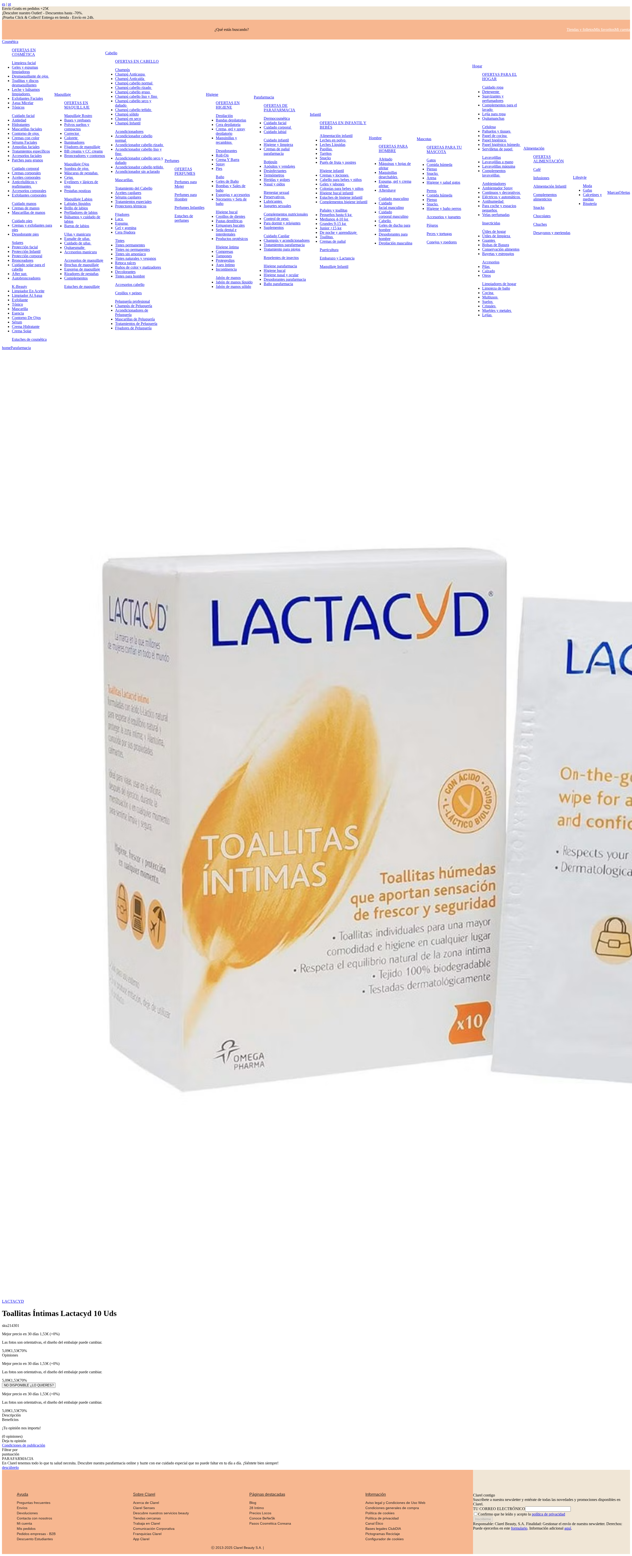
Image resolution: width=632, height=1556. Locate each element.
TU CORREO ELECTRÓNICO (499, 1509)
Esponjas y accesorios (233, 195)
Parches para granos (27, 160)
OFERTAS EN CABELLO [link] (137, 61)
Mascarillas (124, 180)
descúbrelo (10, 1467)
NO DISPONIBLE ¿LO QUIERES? (29, 1385)
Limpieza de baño (496, 288)
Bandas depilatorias (231, 120)
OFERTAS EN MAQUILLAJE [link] (77, 105)
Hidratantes (21, 124)
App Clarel (141, 1539)
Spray (220, 164)
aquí (567, 1528)
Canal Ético (374, 1523)
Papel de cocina (495, 136)
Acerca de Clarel (146, 1503)
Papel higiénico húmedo (501, 144)
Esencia (18, 313)
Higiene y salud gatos (443, 182)
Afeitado (385, 159)
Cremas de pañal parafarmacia (277, 151)
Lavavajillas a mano (497, 162)
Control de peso (276, 219)
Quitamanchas (493, 118)
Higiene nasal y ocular (281, 275)
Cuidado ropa (492, 87)
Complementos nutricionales (286, 214)
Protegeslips (225, 260)
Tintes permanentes (130, 245)
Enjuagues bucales (230, 225)
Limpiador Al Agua (27, 295)
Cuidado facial (23, 116)
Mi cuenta (24, 1523)
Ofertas (624, 192)
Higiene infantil (332, 171)
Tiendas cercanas (147, 1518)
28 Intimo (256, 1508)
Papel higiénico (494, 140)
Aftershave (387, 190)
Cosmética (10, 42)
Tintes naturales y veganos (135, 258)
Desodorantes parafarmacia (285, 279)
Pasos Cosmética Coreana (270, 1523)
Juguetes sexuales (277, 206)
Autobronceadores (26, 278)
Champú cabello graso (133, 92)
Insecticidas (491, 223)
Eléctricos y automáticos (501, 197)
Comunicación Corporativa (154, 1529)
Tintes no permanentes (132, 249)
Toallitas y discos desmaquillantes (25, 83)
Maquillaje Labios (78, 199)
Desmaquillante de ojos (30, 76)
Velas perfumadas (496, 215)
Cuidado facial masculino (391, 205)
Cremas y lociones (334, 175)
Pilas (486, 266)
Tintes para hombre (130, 276)
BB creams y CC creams (83, 151)
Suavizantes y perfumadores (493, 98)
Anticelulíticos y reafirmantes (24, 184)
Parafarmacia (264, 97)
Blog (252, 1503)
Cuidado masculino (394, 199)
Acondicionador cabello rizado (139, 145)
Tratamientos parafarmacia (284, 245)
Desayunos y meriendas (551, 233)
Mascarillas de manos (28, 212)
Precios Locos (260, 1513)
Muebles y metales (497, 310)
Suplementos (274, 227)
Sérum (17, 322)
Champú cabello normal (134, 83)
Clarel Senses (144, 1508)
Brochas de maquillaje (81, 265)
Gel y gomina (125, 228)
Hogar (477, 66)
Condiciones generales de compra (392, 1508)
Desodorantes (226, 151)
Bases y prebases (77, 120)
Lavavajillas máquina (498, 166)
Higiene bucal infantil (336, 193)
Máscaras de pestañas (81, 173)
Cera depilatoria (228, 124)
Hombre (375, 138)
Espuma (122, 223)
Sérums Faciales (24, 142)
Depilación (224, 116)
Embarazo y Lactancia (337, 258)
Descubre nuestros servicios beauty (161, 1513)
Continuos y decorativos (501, 192)
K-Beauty (19, 286)
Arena (431, 178)
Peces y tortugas (439, 234)
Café (537, 169)
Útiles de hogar (494, 231)
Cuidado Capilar (276, 236)
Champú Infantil (127, 123)
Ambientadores (494, 183)
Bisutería (590, 203)
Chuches (540, 224)
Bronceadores (22, 260)
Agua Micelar (22, 103)
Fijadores (122, 214)
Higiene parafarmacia (280, 266)
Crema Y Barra (227, 160)
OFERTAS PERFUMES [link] (185, 171)
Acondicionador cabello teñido (139, 167)
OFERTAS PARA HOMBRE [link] (393, 148)
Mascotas (424, 139)
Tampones (224, 256)
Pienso (432, 169)
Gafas (587, 190)
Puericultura (329, 250)
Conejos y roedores (442, 242)
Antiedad (19, 120)
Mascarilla (20, 309)
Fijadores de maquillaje (82, 147)
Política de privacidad (382, 1518)
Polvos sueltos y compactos (76, 126)
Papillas (326, 149)
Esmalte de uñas (77, 239)
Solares (17, 242)
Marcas (613, 192)
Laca (119, 219)
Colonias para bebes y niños (341, 188)
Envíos (22, 1508)
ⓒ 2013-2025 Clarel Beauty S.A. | (237, 1548)
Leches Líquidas (332, 144)
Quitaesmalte (74, 247)
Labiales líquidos (77, 203)
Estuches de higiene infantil (341, 197)
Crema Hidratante (26, 326)
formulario (519, 1528)
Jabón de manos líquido (234, 282)
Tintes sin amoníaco (130, 254)
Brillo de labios (76, 208)
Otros (486, 275)
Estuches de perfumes (184, 218)
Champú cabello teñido (133, 110)
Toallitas (327, 237)
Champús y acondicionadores (287, 240)
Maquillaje (62, 94)
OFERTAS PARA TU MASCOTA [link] (444, 149)
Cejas (69, 177)
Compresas (224, 251)
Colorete (71, 138)
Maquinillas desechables (388, 174)
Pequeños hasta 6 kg (336, 215)
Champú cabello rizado (133, 87)
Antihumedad (493, 201)
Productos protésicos (232, 239)
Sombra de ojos (76, 168)
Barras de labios (76, 226)
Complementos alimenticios (545, 197)
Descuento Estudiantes (35, 1539)
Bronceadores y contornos (84, 156)
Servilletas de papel (497, 149)
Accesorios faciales (27, 156)
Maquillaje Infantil (334, 266)
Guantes (489, 240)
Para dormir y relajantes (282, 223)
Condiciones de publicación (23, 1445)
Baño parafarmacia (278, 284)
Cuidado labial (275, 132)
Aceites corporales (26, 177)
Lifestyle (580, 177)
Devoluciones (27, 1513)
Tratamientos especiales (133, 201)
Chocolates (542, 216)
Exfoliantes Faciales (27, 98)
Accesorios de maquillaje (83, 260)
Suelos (488, 301)
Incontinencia (226, 269)
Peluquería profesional (132, 301)
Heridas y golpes (277, 180)
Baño (220, 177)
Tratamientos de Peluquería (136, 323)
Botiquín (270, 162)
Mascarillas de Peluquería (135, 319)
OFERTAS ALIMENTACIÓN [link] (548, 159)
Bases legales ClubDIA (383, 1529)
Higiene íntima (227, 247)
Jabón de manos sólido (233, 286)
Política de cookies (380, 1513)
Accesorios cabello (129, 284)
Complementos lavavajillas (494, 173)
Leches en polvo (333, 140)
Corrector (72, 133)
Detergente (491, 92)
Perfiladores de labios (81, 212)
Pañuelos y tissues (496, 131)
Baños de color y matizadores (138, 267)
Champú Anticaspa (130, 74)
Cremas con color (25, 138)
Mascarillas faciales (27, 129)
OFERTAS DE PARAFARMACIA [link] (279, 107)
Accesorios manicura (80, 252)
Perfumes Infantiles (189, 207)
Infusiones (541, 178)
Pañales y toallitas (333, 210)
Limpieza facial (24, 63)
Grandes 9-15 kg (333, 223)
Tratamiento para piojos (282, 249)
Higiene (212, 94)
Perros (431, 191)
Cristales (489, 306)
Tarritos (326, 153)
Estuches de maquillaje (82, 286)
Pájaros (432, 225)
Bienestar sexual (276, 192)
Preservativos (274, 197)
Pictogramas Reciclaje (382, 1534)
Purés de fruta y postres (338, 162)
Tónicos (18, 107)
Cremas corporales (26, 173)
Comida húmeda (439, 164)
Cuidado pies (22, 221)
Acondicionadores (129, 131)
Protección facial (25, 247)
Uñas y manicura (77, 234)
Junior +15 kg (330, 228)
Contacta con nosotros (34, 1518)
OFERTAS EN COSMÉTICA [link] (24, 52)
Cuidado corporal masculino (393, 214)
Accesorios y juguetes (444, 217)
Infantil (315, 114)
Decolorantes (125, 272)
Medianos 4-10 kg (334, 219)
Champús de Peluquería (133, 306)
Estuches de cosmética (29, 339)
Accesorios (490, 262)
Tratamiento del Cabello (133, 188)
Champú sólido (127, 114)
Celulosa (489, 127)
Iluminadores (74, 142)
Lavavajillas (491, 157)
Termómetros (274, 175)
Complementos (76, 278)
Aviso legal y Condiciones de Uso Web (395, 1503)
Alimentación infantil (336, 136)
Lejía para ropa (494, 114)
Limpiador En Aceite (28, 291)
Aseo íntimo (225, 265)
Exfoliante (20, 300)
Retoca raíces (125, 263)
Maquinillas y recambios (226, 140)
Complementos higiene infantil (343, 202)
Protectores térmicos (130, 206)
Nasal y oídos (274, 184)
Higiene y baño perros (444, 208)
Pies (219, 168)
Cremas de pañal (333, 241)
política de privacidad (548, 1514)
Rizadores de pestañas (81, 274)
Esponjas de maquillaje (82, 269)
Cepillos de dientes (230, 216)
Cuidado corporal (25, 168)
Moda (587, 186)
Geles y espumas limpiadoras (25, 69)
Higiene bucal (226, 212)
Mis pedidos (26, 1529)
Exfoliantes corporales (29, 195)
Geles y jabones (332, 184)
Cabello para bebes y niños (341, 180)
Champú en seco (128, 119)
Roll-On (222, 155)
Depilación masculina (395, 243)
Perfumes (172, 161)
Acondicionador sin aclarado (137, 171)
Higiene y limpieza (278, 144)
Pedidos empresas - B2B (36, 1534)
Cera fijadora (125, 232)
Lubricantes (273, 201)
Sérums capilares (128, 197)
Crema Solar (21, 331)
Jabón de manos (228, 278)
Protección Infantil (26, 251)
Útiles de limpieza (496, 236)
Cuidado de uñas (77, 243)
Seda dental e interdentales (226, 232)
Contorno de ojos (26, 133)
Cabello (111, 53)
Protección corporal (27, 256)
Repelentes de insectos (281, 258)
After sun (19, 274)
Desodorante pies (25, 234)
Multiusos (490, 297)
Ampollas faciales (26, 147)
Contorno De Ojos (26, 318)
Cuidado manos (24, 203)
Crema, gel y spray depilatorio (230, 131)
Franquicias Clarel (147, 1534)
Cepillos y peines (128, 293)
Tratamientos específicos (31, 151)
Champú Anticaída (130, 79)
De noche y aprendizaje (338, 232)
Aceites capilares (128, 193)
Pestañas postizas (77, 191)
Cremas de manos (26, 208)
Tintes (119, 241)
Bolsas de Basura (495, 245)
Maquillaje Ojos (76, 164)
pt (9, 4)
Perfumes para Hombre (186, 197)
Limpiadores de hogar (499, 284)
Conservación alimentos (500, 249)
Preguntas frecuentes (33, 1503)
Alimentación (533, 148)
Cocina (488, 293)
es (3, 4)
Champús (122, 70)
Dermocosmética (277, 118)
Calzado (488, 271)
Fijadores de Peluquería (133, 328)
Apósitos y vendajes (279, 166)
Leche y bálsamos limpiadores (26, 91)
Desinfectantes (275, 171)
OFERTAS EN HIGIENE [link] (228, 105)
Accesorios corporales (29, 191)
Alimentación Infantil (549, 186)
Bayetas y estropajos (498, 254)
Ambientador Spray (497, 188)
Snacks (325, 158)
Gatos (431, 160)
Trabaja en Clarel (146, 1523)
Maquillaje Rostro (78, 116)
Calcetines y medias (592, 197)
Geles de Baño (227, 181)
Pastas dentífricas (229, 221)
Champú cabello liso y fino (136, 96)
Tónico (17, 304)
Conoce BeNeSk (262, 1518)
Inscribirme (483, 1519)
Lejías (487, 315)
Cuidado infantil (276, 140)
